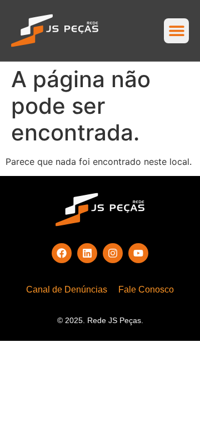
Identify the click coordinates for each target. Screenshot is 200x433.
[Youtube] (138, 253)
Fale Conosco (146, 289)
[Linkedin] (87, 253)
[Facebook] (62, 253)
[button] (176, 30)
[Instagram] (113, 253)
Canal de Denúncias (66, 289)
